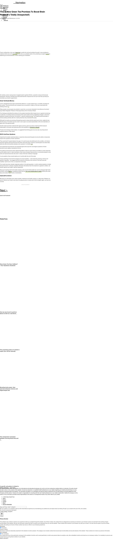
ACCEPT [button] (10, 511)
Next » (25, 190)
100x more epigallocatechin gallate (33, 171)
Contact (4, 501)
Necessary (4, 527)
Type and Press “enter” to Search (7, 507)
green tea (18, 52)
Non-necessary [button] (3, 532)
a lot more (15, 54)
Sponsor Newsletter (7, 504)
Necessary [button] (2, 526)
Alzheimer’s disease (34, 127)
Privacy (4, 500)
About (4, 503)
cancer (47, 54)
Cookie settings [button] (4, 511)
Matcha (10, 171)
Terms (4, 498)
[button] (19, 2)
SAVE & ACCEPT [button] (4, 538)
